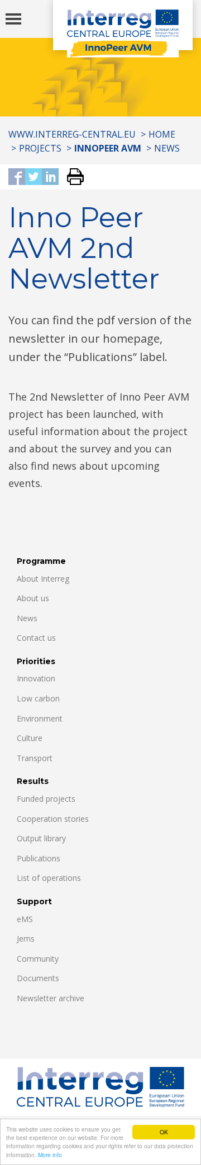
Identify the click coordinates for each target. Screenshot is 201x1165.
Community (38, 958)
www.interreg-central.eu (72, 134)
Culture (29, 738)
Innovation (36, 678)
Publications (38, 858)
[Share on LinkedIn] (50, 177)
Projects (40, 148)
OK (164, 1132)
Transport (34, 758)
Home (162, 134)
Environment (40, 718)
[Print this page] (71, 177)
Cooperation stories (53, 818)
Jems (26, 938)
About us (33, 598)
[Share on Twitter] (33, 177)
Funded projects (46, 798)
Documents (38, 978)
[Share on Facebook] (16, 177)
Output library (41, 838)
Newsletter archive (50, 998)
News (167, 148)
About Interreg (43, 578)
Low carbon (38, 698)
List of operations (49, 877)
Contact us (36, 637)
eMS (25, 919)
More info (50, 1155)
